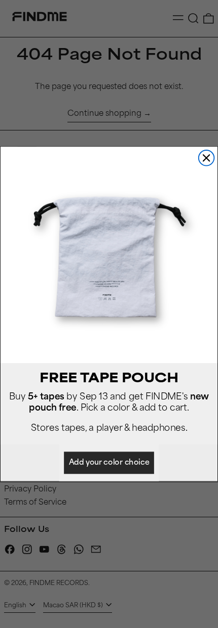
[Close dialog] (206, 158)
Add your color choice (109, 462)
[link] (109, 255)
